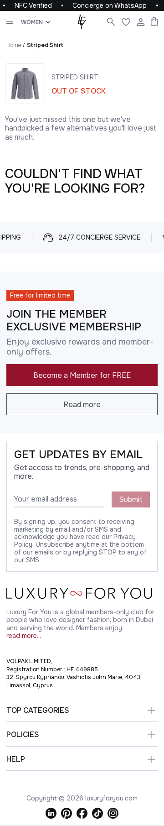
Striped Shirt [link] (45, 45)
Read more (82, 404)
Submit (131, 499)
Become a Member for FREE (82, 375)
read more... (23, 636)
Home (13, 45)
